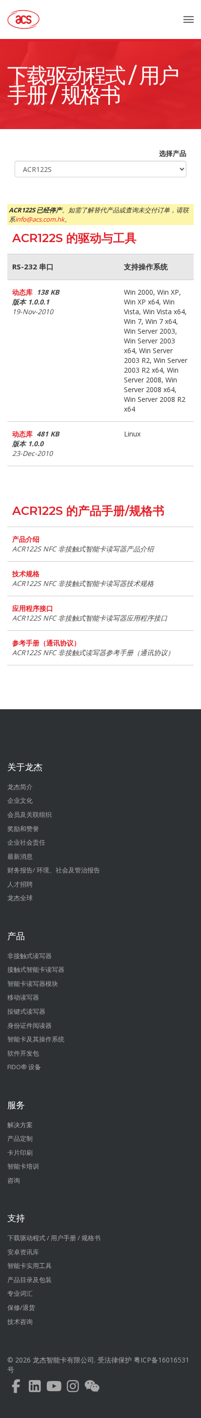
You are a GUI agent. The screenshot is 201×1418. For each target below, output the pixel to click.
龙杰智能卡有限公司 (63, 1359)
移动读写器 (23, 997)
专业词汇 (20, 1293)
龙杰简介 (20, 786)
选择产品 (172, 153)
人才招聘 (20, 884)
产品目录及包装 (29, 1279)
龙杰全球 (20, 897)
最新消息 (20, 856)
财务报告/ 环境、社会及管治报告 (53, 870)
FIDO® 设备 (24, 1066)
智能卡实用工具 (29, 1265)
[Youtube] (53, 1388)
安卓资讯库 (23, 1252)
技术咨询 (20, 1321)
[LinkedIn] (34, 1388)
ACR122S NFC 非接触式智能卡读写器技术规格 (83, 583)
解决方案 (20, 1124)
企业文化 (20, 800)
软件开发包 (23, 1053)
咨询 (13, 1180)
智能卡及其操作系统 (35, 1039)
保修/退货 (21, 1307)
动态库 (22, 292)
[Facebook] (15, 1388)
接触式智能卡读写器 (35, 969)
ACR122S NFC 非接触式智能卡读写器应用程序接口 (89, 618)
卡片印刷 (20, 1152)
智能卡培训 (23, 1166)
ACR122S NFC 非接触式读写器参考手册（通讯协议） (93, 652)
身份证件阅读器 (29, 1025)
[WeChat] (91, 1388)
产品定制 (20, 1138)
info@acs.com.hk (39, 219)
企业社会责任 (26, 842)
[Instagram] (72, 1388)
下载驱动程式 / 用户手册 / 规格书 (92, 85)
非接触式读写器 (29, 955)
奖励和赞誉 (23, 828)
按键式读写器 (26, 1011)
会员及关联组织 (29, 814)
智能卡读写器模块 (32, 983)
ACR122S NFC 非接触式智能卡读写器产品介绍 (83, 548)
